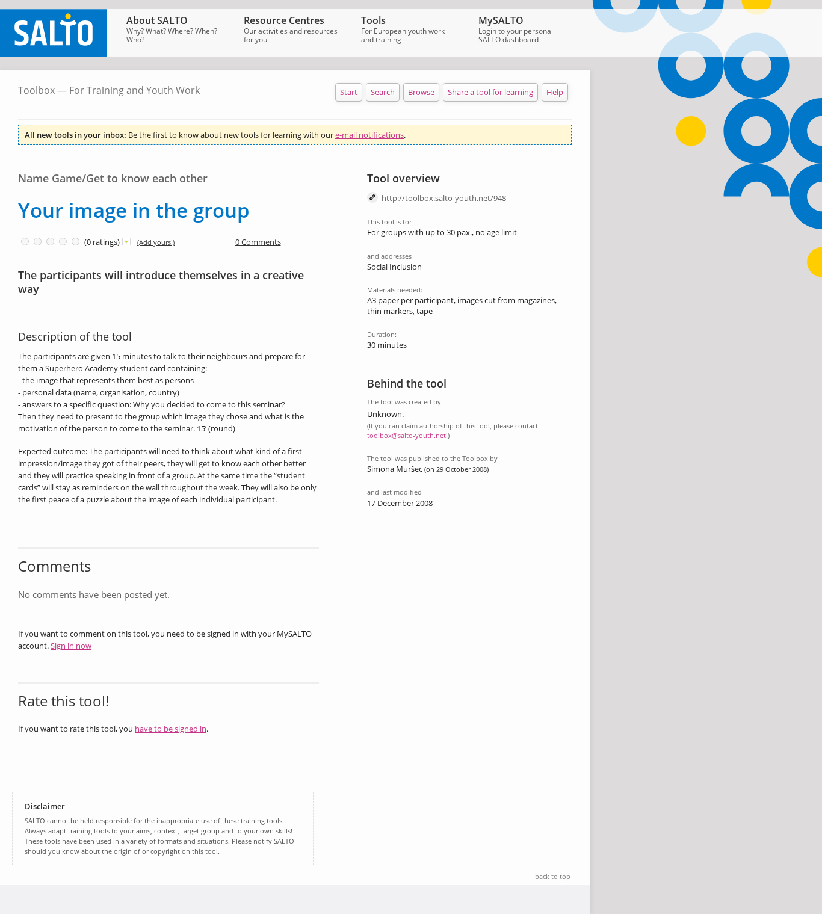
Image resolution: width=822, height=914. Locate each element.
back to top (552, 876)
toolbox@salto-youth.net (406, 435)
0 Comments (258, 241)
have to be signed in (170, 728)
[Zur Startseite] (53, 54)
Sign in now (71, 645)
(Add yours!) (156, 242)
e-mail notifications (369, 134)
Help (554, 92)
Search (383, 92)
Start (348, 92)
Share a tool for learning (490, 92)
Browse (421, 92)
